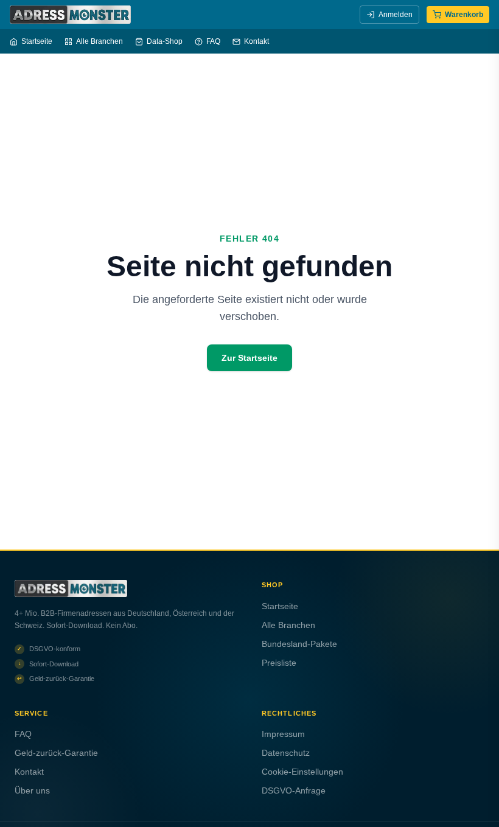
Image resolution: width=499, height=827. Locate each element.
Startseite (36, 41)
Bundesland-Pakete (299, 644)
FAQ (213, 41)
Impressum (283, 734)
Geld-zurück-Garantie (56, 753)
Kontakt (256, 41)
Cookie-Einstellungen (302, 771)
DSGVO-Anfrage (294, 790)
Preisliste (279, 663)
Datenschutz (286, 753)
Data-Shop (165, 41)
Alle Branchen (99, 41)
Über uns (32, 790)
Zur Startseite (249, 358)
